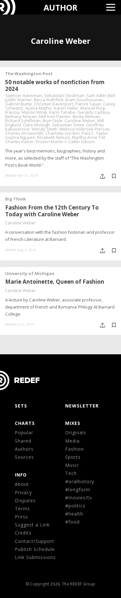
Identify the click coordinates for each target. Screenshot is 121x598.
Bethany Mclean (21, 116)
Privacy (23, 492)
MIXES (72, 423)
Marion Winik (34, 112)
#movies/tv (78, 498)
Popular (24, 432)
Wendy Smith (44, 129)
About (22, 484)
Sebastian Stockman (64, 95)
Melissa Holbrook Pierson (84, 129)
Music (72, 465)
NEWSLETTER (82, 406)
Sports (73, 457)
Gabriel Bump (18, 104)
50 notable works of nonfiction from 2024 (55, 85)
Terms (22, 508)
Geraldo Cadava (93, 112)
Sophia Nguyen (20, 137)
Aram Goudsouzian (84, 100)
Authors (24, 449)
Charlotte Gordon (62, 133)
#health (74, 514)
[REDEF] (12, 7)
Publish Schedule (35, 549)
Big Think (15, 199)
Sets (21, 406)
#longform (77, 489)
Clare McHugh (36, 125)
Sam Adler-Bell (100, 95)
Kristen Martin (49, 141)
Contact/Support (34, 541)
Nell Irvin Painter (55, 116)
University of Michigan (30, 273)
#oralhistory (79, 481)
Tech (71, 473)
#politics (75, 506)
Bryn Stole (53, 120)
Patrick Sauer (88, 104)
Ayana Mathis (38, 108)
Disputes (25, 500)
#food (72, 522)
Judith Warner (18, 100)
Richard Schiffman (23, 120)
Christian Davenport (53, 104)
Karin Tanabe (62, 112)
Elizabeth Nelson (53, 137)
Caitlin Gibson (81, 141)
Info (21, 475)
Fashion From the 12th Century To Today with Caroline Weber (52, 211)
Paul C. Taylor (95, 133)
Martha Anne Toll (88, 137)
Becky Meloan (86, 116)
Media (72, 441)
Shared (23, 441)
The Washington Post (29, 73)
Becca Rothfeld (48, 100)
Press (21, 517)
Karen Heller (66, 108)
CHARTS (25, 423)
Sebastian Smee (68, 125)
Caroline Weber (80, 120)
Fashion (74, 449)
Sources (24, 457)
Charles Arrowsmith (24, 133)
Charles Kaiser (19, 141)
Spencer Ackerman (23, 95)
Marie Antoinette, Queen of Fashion (54, 281)
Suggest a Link (32, 525)
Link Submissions (35, 557)
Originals (75, 432)
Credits (23, 533)
